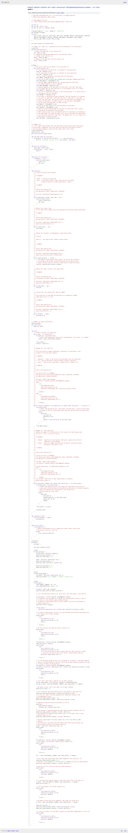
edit (62, 12)
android (30, 7)
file (58, 12)
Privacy (13, 830)
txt (122, 830)
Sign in (125, 2)
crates (53, 7)
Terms (17, 830)
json (125, 830)
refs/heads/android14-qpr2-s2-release (78, 7)
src (94, 7)
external (43, 7)
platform (37, 7)
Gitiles (8, 830)
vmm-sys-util (61, 7)
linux (97, 7)
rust (48, 7)
